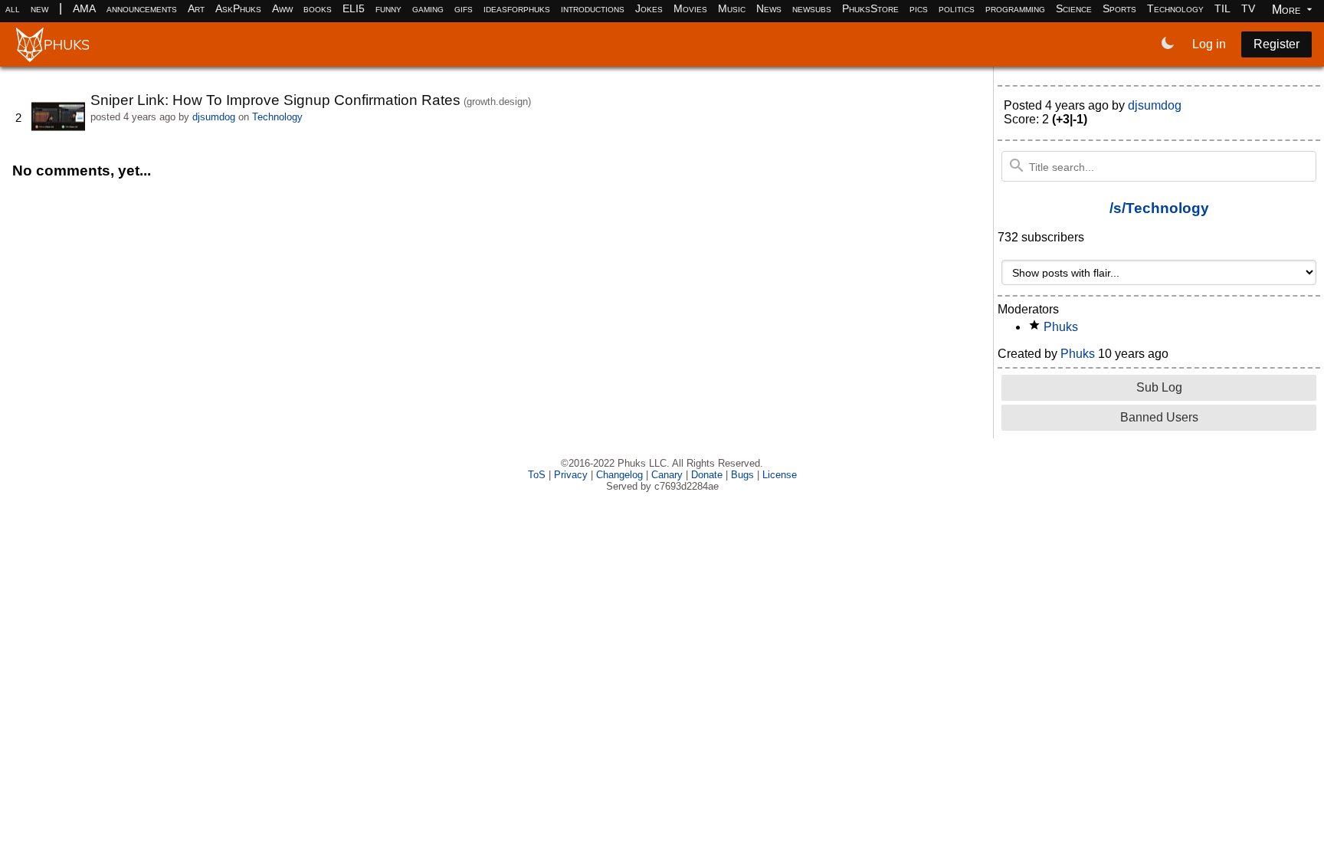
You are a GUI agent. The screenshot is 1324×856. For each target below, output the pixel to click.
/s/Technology (1159, 208)
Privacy (571, 474)
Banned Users (1159, 417)
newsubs (811, 8)
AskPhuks (238, 8)
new (39, 8)
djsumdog (213, 117)
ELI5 (353, 8)
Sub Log (1159, 387)
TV (1248, 8)
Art (196, 8)
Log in (1209, 44)
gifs (463, 8)
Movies (690, 8)
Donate (707, 474)
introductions (592, 8)
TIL (1222, 8)
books (317, 8)
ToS (537, 474)
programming (1015, 8)
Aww (282, 8)
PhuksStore (870, 8)
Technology (1175, 8)
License (779, 474)
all (12, 8)
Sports (1119, 8)
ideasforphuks (516, 8)
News (769, 8)
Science (1074, 8)
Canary (667, 474)
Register (1276, 44)
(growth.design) (497, 101)
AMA (84, 8)
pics (918, 8)
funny (388, 8)
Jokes (649, 8)
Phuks (1061, 326)
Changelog (619, 474)
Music (732, 8)
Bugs (742, 474)
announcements (142, 8)
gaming (428, 8)
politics (957, 8)
